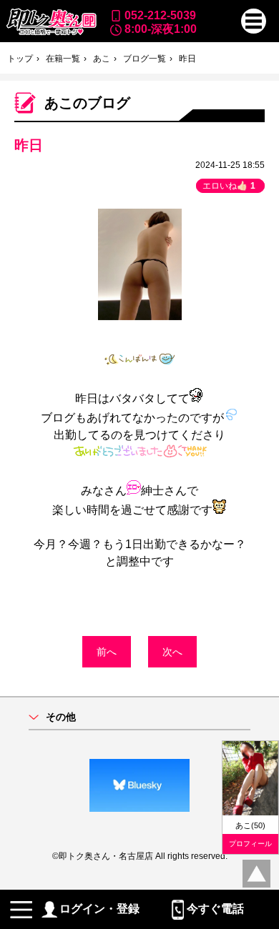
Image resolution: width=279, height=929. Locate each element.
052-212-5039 (160, 15)
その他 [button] (61, 717)
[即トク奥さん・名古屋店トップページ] (51, 22)
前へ (107, 651)
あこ (101, 59)
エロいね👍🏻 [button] (228, 186)
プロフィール (250, 844)
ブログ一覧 (144, 59)
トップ (20, 59)
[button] (253, 21)
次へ (172, 651)
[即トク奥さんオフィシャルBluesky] (139, 785)
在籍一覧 (63, 59)
